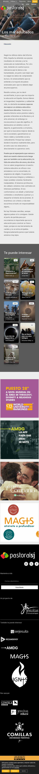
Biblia (29, 1)
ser (23, 4)
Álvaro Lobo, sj (10, 36)
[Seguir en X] (31, 564)
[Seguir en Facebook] (37, 564)
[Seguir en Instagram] (26, 564)
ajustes (16, 767)
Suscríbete (19, 587)
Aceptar (6, 771)
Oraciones (22, 1)
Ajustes (24, 771)
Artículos (6, 1)
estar (27, 4)
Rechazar (14, 771)
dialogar (34, 4)
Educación (7, 44)
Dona (35, 1)
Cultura (13, 1)
